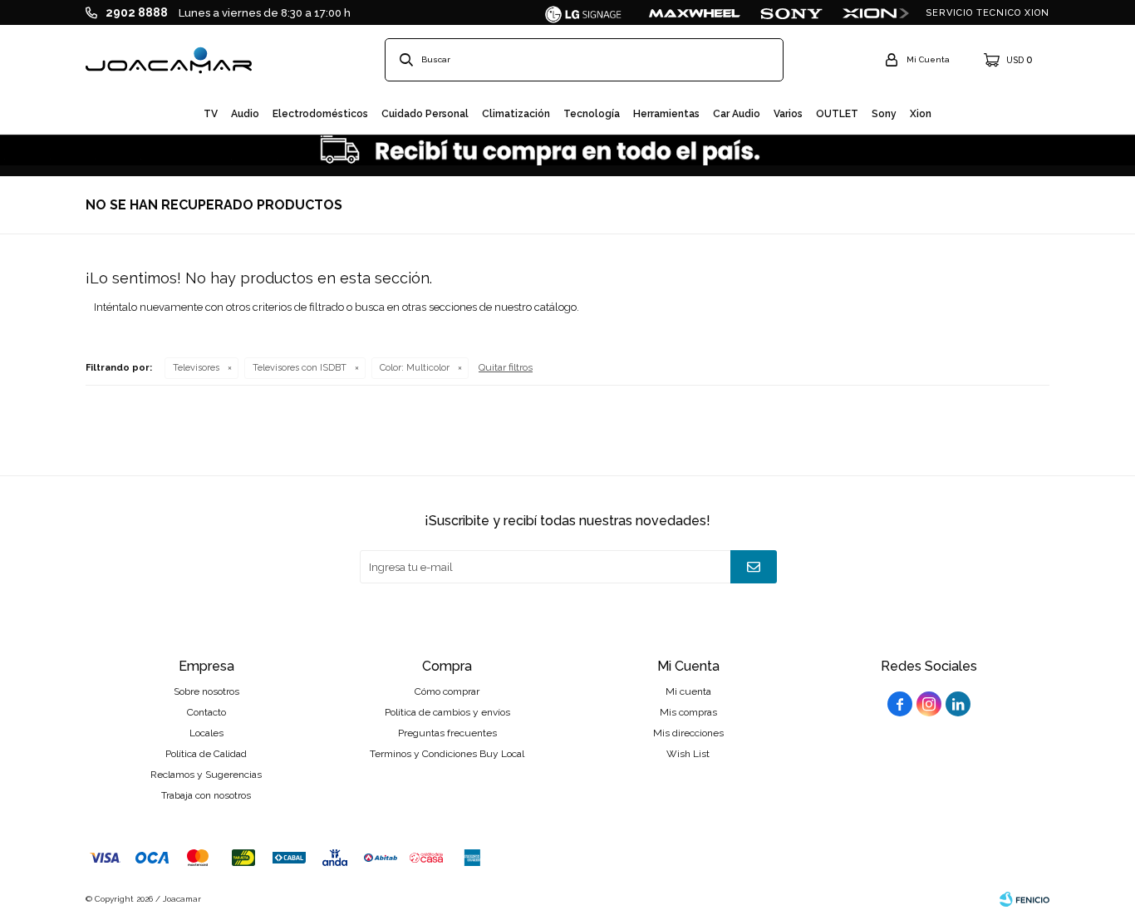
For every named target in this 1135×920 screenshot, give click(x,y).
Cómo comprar (447, 691)
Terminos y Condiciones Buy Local (447, 754)
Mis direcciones (688, 733)
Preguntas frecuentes (447, 733)
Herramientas (666, 114)
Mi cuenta (688, 691)
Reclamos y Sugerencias (206, 774)
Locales (206, 733)
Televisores (196, 367)
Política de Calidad (206, 754)
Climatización (516, 114)
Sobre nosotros (206, 691)
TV (211, 114)
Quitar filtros (506, 367)
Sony (884, 114)
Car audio (736, 114)
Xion (920, 114)
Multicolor (415, 367)
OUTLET (837, 114)
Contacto (206, 712)
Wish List (688, 754)
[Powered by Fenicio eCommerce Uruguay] (1024, 899)
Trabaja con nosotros (206, 795)
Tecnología (591, 114)
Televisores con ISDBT (299, 367)
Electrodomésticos (320, 114)
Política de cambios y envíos (447, 712)
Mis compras (688, 712)
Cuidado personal (425, 114)
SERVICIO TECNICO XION (987, 12)
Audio (245, 114)
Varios (788, 114)
